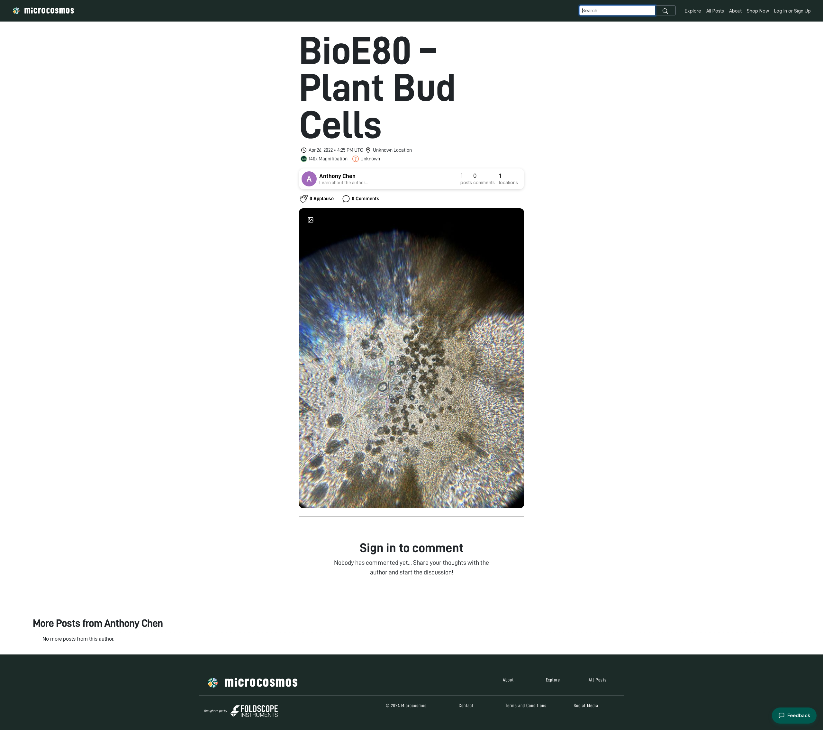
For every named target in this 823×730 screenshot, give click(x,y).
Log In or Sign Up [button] (792, 11)
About (735, 11)
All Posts (715, 11)
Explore (693, 11)
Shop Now (758, 11)
